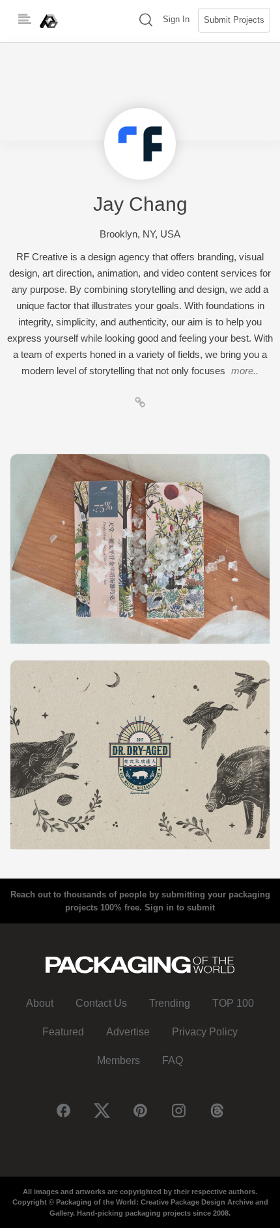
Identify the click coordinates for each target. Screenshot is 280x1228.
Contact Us (101, 1003)
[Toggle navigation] (25, 19)
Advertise (128, 1031)
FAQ (172, 1060)
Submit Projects (234, 20)
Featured (63, 1031)
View (140, 548)
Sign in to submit (180, 907)
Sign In (176, 19)
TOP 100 (233, 1003)
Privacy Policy (205, 1031)
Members (118, 1060)
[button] (146, 21)
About (39, 1003)
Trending (169, 1003)
